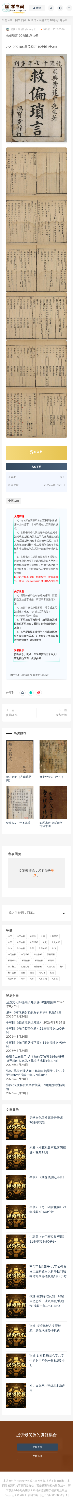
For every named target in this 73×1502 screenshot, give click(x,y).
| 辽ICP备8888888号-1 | (54, 1495)
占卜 (10, 948)
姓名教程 (38, 955)
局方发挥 (61, 715)
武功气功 (51, 967)
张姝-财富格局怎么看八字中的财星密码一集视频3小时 (47, 1360)
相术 (62, 967)
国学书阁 (20, 20)
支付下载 (36, 466)
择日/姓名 (12, 961)
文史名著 (25, 967)
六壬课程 (34, 942)
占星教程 (43, 948)
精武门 (42, 973)
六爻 (45, 942)
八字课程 (54, 936)
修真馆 (33, 936)
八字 (43, 936)
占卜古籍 (21, 948)
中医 (10, 936)
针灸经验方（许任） (52, 777)
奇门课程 (25, 955)
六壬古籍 (21, 942)
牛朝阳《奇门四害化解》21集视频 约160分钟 (35, 1030)
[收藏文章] (22, 693)
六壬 (10, 942)
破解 (23, 973)
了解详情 (37, 1456)
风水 (23, 979)
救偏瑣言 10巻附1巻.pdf (35, 675)
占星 (32, 948)
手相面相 (51, 955)
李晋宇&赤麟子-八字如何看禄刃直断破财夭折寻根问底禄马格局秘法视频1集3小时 (35, 1058)
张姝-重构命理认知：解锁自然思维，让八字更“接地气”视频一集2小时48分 (35, 1073)
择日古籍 (26, 961)
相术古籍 (12, 973)
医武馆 (32, 20)
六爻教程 (56, 942)
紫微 (52, 973)
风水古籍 (43, 979)
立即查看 (37, 1447)
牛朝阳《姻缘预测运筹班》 (24, 1022)
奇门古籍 (12, 955)
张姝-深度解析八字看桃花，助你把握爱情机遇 (35, 1087)
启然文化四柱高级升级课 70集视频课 (31, 1002)
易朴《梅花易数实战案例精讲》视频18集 (33, 1012)
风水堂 (55, 979)
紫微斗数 (12, 979)
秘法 (32, 973)
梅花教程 (38, 967)
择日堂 (51, 961)
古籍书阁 (33, 1495)
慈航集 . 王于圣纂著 (18, 823)
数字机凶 (12, 967)
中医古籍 (13, 501)
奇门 (54, 948)
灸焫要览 (11, 715)
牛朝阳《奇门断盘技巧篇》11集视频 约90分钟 (36, 1044)
